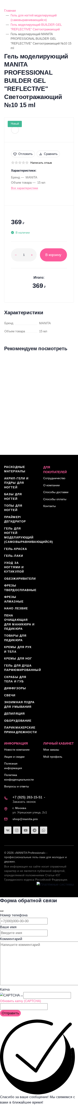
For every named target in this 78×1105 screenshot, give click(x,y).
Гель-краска (15, 549)
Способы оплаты (54, 499)
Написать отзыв (41, 162)
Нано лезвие (16, 608)
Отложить (25, 154)
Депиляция (14, 713)
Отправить (10, 1013)
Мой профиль (52, 756)
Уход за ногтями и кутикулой (14, 567)
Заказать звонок (24, 801)
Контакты (49, 506)
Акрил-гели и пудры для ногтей (16, 483)
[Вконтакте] (7, 830)
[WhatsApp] (43, 830)
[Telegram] (34, 830)
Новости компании (17, 749)
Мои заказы (51, 749)
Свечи (10, 695)
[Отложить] (67, 364)
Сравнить (51, 154)
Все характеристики (24, 188)
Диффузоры (15, 688)
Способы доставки (55, 492)
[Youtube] (25, 830)
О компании (51, 485)
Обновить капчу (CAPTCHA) (20, 1001)
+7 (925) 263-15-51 (27, 797)
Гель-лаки (13, 555)
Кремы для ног (18, 658)
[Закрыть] (1, 911)
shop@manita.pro (25, 819)
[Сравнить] (67, 371)
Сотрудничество (54, 478)
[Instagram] (16, 830)
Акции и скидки (14, 756)
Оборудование (17, 720)
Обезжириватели (20, 578)
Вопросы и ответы (16, 786)
